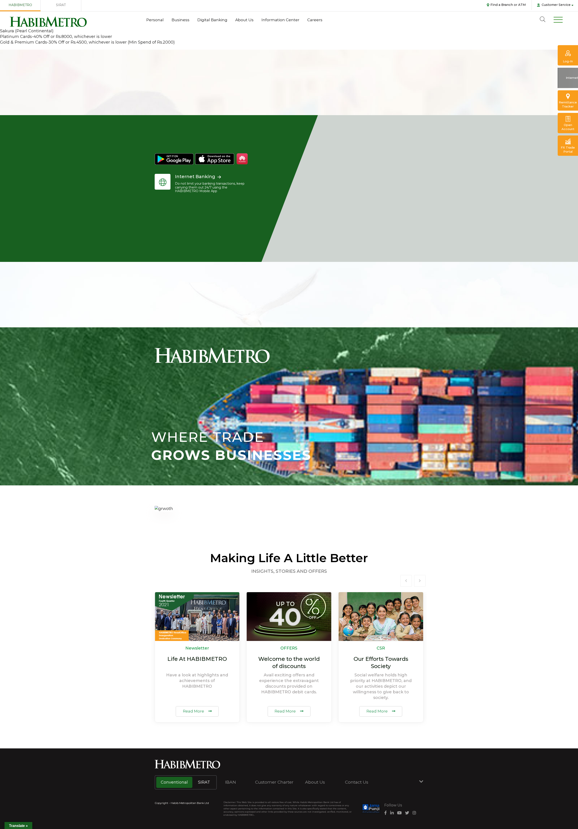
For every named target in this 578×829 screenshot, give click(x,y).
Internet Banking (195, 176)
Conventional (174, 782)
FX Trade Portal (568, 149)
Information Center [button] (280, 20)
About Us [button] (244, 20)
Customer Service (556, 5)
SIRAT (61, 5)
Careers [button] (314, 20)
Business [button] (180, 20)
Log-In (568, 61)
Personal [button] (155, 20)
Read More (194, 711)
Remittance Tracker (568, 104)
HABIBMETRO (20, 5)
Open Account (568, 127)
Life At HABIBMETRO (197, 659)
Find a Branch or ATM (508, 5)
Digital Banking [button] (212, 20)
